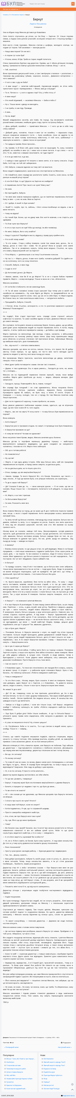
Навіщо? (47, 1082)
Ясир (45, 1079)
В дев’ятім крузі (49, 1072)
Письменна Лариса (18, 15)
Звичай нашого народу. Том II (54, 1062)
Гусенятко (10, 1082)
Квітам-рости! (49, 1085)
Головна (5, 15)
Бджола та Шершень (14, 1085)
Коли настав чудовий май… (16, 1089)
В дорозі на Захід (50, 1069)
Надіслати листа (69, 1096)
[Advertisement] (38, 1020)
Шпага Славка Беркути (14, 1072)
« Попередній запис (11, 1047)
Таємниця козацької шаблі (16, 1069)
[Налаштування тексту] (72, 1084)
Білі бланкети (48, 1059)
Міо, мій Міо (10, 1075)
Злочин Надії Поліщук (52, 1089)
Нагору (72, 1089)
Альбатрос (10, 1062)
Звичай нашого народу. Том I (54, 1065)
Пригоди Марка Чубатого (53, 1075)
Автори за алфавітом (10, 9)
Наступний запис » (65, 1047)
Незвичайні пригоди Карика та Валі (19, 1079)
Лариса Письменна (38, 24)
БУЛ (11, 3)
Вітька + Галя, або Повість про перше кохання (23, 1059)
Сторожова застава (13, 1065)
